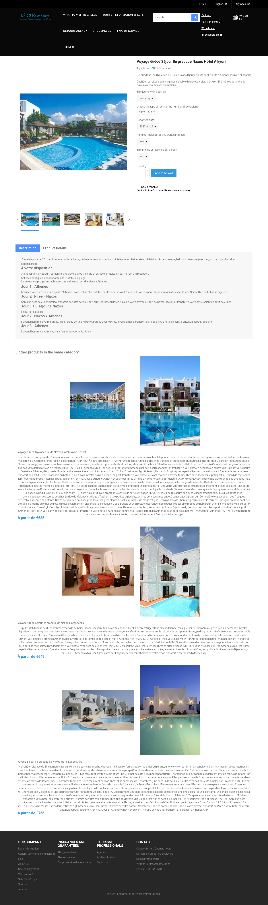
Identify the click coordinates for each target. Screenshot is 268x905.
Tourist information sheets (122, 14)
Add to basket (164, 173)
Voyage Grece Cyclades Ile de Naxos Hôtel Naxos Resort (52, 452)
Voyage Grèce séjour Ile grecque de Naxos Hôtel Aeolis (51, 623)
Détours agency (75, 30)
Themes (68, 47)
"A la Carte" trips (27, 879)
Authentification (106, 857)
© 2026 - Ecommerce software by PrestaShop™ (134, 893)
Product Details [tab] (55, 248)
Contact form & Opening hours (153, 848)
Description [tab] (27, 248)
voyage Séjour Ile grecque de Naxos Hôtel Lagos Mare (50, 761)
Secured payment (28, 869)
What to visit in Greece (80, 14)
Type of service (128, 30)
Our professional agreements (75, 862)
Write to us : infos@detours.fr (153, 863)
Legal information (28, 848)
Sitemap (23, 884)
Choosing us (102, 30)
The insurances (66, 857)
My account (103, 862)
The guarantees (67, 852)
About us (23, 863)
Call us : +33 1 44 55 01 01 (151, 869)
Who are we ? (26, 874)
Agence (22, 889)
